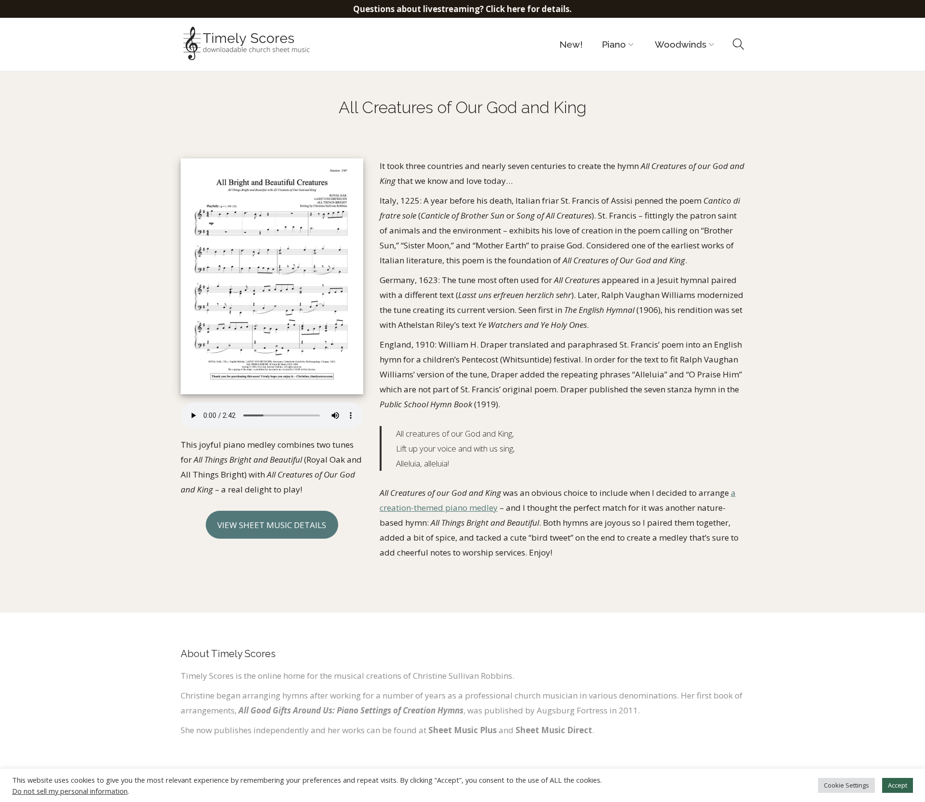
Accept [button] (897, 785)
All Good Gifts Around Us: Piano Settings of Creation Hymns (350, 710)
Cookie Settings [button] (846, 785)
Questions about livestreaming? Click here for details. (462, 8)
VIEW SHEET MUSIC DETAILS (271, 524)
